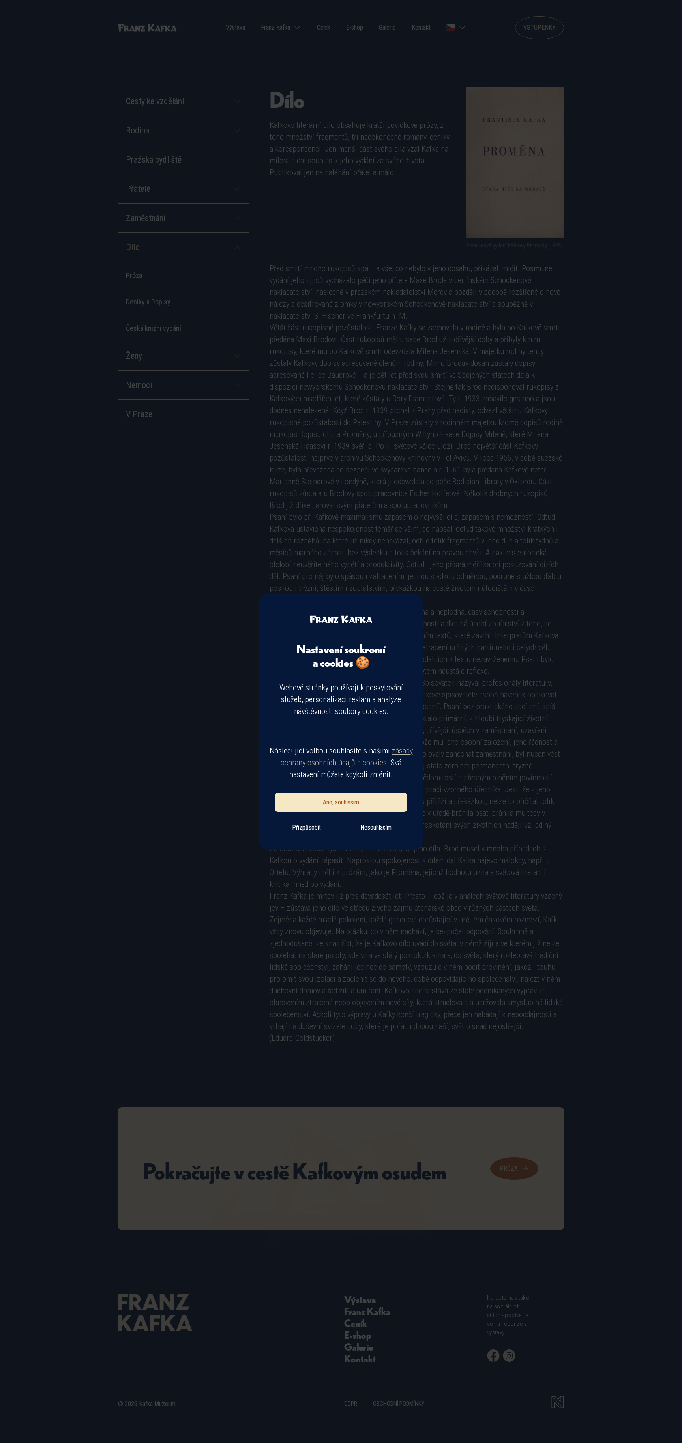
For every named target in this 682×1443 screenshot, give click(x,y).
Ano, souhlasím (341, 802)
